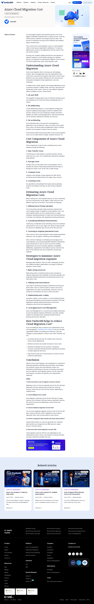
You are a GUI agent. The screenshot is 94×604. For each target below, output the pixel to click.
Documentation (8, 552)
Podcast (6, 578)
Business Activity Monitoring (33, 552)
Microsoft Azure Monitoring (54, 531)
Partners (6, 555)
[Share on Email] (83, 73)
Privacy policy (73, 599)
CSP (27, 564)
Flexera (49, 555)
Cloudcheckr (50, 549)
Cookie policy (82, 599)
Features (26, 2)
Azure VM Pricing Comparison (54, 581)
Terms (66, 599)
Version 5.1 (28, 576)
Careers (19, 599)
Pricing (40, 2)
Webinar (6, 569)
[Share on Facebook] (73, 73)
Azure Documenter (30, 555)
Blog (5, 567)
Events (6, 583)
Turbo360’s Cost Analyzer (45, 329)
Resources (46, 2)
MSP (27, 567)
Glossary (6, 586)
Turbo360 (13, 21)
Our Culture (13, 599)
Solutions (33, 2)
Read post (8, 508)
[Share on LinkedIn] (80, 73)
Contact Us (7, 558)
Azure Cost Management (12, 13)
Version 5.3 (28, 581)
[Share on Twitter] (76, 73)
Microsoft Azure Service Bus (33, 531)
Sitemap (62, 599)
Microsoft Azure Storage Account (76, 531)
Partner (53, 2)
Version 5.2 (28, 578)
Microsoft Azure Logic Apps (33, 533)
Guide (5, 580)
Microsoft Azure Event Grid (54, 533)
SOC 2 (88, 599)
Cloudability (50, 552)
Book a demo (87, 2)
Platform (19, 2)
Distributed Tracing (30, 528)
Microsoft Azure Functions (53, 528)
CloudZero (49, 547)
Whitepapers (7, 575)
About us (6, 599)
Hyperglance (50, 558)
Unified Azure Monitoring (32, 549)
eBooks (6, 572)
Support (6, 549)
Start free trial (77, 2)
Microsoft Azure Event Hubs (75, 528)
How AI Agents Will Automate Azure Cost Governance (74, 493)
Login (69, 2)
